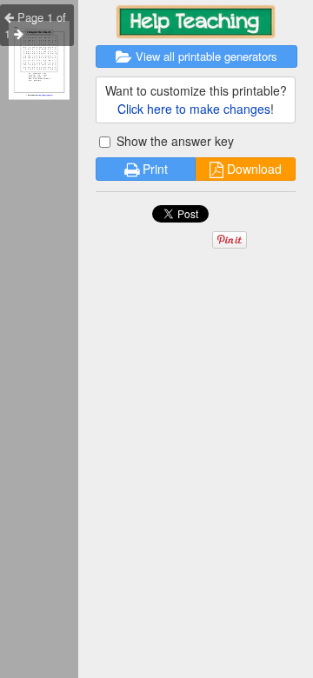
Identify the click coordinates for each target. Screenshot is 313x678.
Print (153, 168)
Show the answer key (173, 141)
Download (252, 168)
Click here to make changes (193, 108)
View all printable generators (204, 56)
